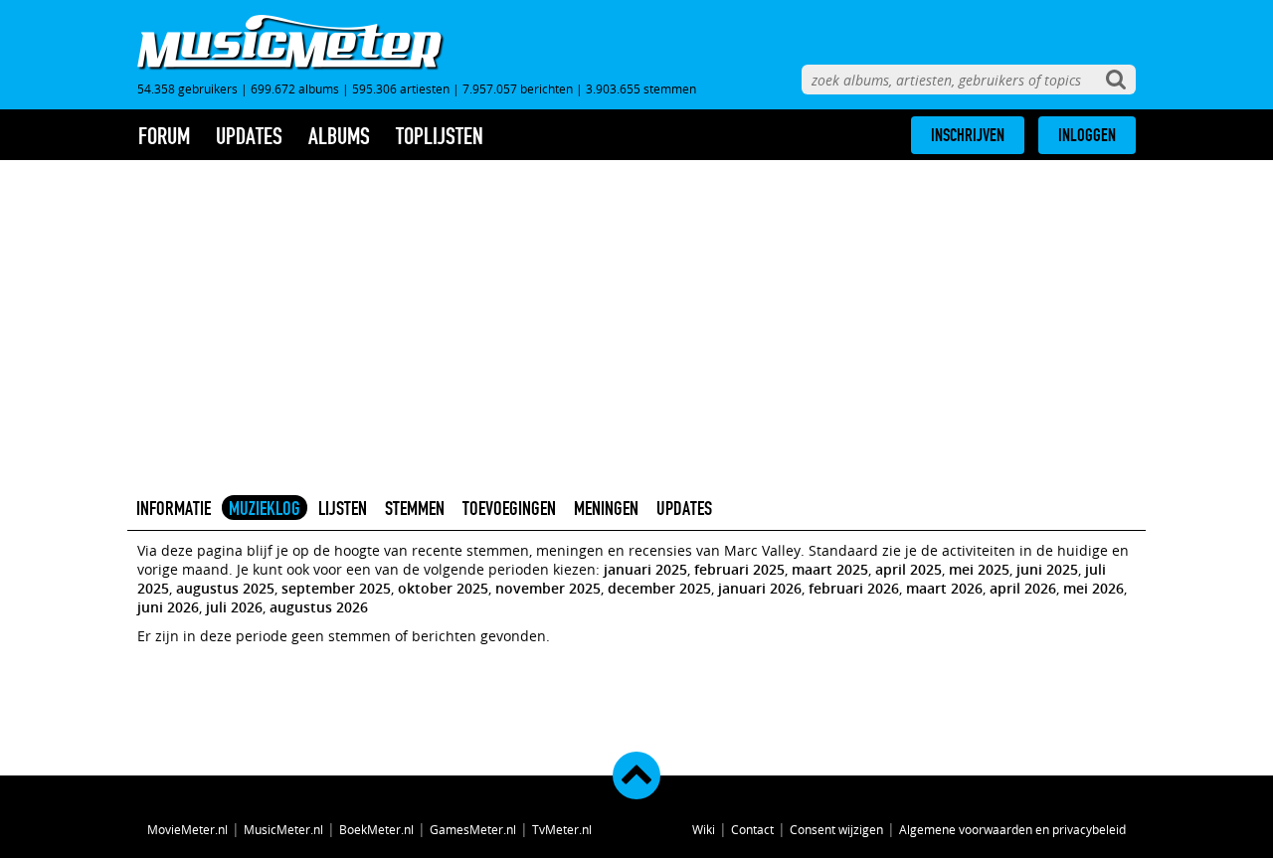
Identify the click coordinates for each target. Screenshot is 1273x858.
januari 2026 (760, 588)
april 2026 (1023, 588)
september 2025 (336, 588)
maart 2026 (944, 588)
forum (164, 136)
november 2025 (548, 588)
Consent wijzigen (836, 829)
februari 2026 (854, 588)
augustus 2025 (225, 588)
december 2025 (659, 588)
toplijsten (439, 136)
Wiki (703, 829)
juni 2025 (1047, 569)
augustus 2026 (319, 607)
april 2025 (908, 569)
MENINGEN (606, 508)
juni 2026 (168, 607)
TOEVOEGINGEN (509, 508)
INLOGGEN (1087, 135)
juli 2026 (234, 607)
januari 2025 (645, 569)
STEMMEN (415, 508)
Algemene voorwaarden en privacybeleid (1012, 829)
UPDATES (684, 508)
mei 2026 (1093, 588)
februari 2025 (739, 569)
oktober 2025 (443, 588)
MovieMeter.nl (187, 829)
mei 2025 (979, 569)
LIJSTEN (342, 508)
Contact (752, 829)
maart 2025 (830, 569)
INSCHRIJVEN (967, 135)
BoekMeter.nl (376, 829)
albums (339, 136)
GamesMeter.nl (473, 829)
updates (249, 136)
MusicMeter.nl (283, 829)
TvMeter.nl (562, 829)
